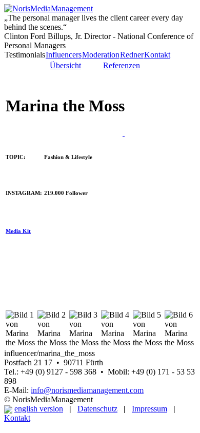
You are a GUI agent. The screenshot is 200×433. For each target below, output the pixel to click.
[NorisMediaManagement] (48, 8)
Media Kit (18, 231)
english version (38, 408)
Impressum (149, 408)
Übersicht (65, 65)
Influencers (64, 54)
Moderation (100, 54)
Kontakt (157, 54)
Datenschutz (97, 408)
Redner (132, 54)
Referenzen (121, 65)
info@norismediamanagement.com (87, 390)
